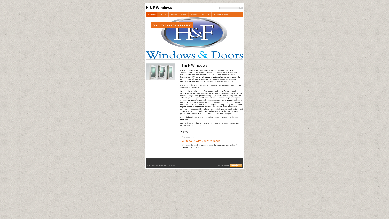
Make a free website (223, 165)
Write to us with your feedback (201, 141)
